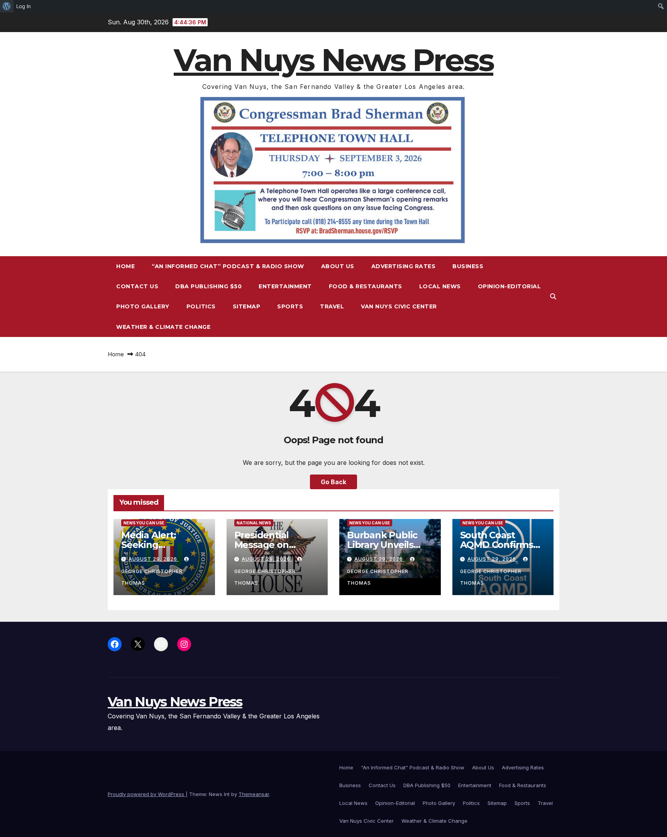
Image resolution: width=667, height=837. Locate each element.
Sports (290, 306)
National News (254, 523)
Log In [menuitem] (23, 6)
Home (125, 266)
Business (467, 266)
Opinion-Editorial (509, 286)
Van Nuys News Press (333, 60)
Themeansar (254, 794)
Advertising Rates (403, 266)
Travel (332, 306)
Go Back (333, 482)
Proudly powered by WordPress (147, 794)
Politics (201, 306)
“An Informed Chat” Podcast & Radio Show (228, 266)
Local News (440, 286)
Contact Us (137, 286)
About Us (337, 266)
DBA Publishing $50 (208, 286)
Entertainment (285, 286)
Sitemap (247, 306)
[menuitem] (7, 6)
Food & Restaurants (365, 286)
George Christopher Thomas (152, 577)
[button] (553, 296)
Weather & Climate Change (163, 326)
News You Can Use (144, 523)
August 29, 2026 (154, 559)
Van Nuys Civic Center (399, 306)
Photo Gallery (142, 306)
